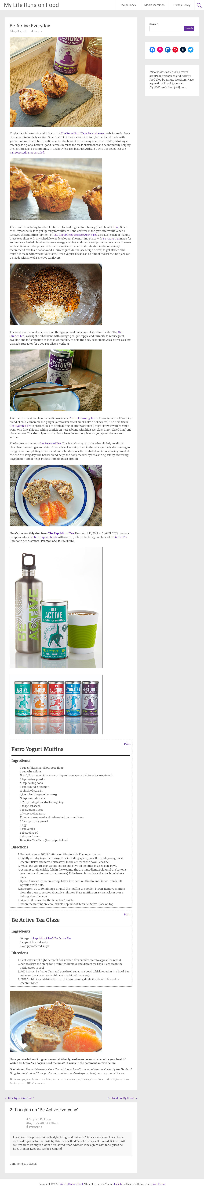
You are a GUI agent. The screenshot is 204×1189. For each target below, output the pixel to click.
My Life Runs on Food (31, 5)
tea (21, 1083)
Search (153, 24)
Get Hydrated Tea (20, 425)
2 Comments (37, 1083)
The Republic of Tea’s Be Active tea (82, 133)
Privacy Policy (181, 5)
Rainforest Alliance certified (27, 152)
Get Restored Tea (50, 443)
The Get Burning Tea (82, 418)
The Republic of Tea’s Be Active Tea (75, 234)
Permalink (35, 1126)
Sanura (38, 31)
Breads (30, 1079)
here (115, 227)
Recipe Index (128, 5)
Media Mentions (154, 5)
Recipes (76, 1079)
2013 (112, 1079)
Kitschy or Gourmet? (19, 1098)
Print (127, 743)
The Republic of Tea (61, 533)
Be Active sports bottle (43, 537)
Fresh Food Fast (43, 1079)
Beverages (19, 1079)
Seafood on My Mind (122, 1098)
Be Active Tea (111, 238)
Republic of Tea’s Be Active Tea (52, 938)
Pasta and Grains (62, 1079)
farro (119, 1079)
